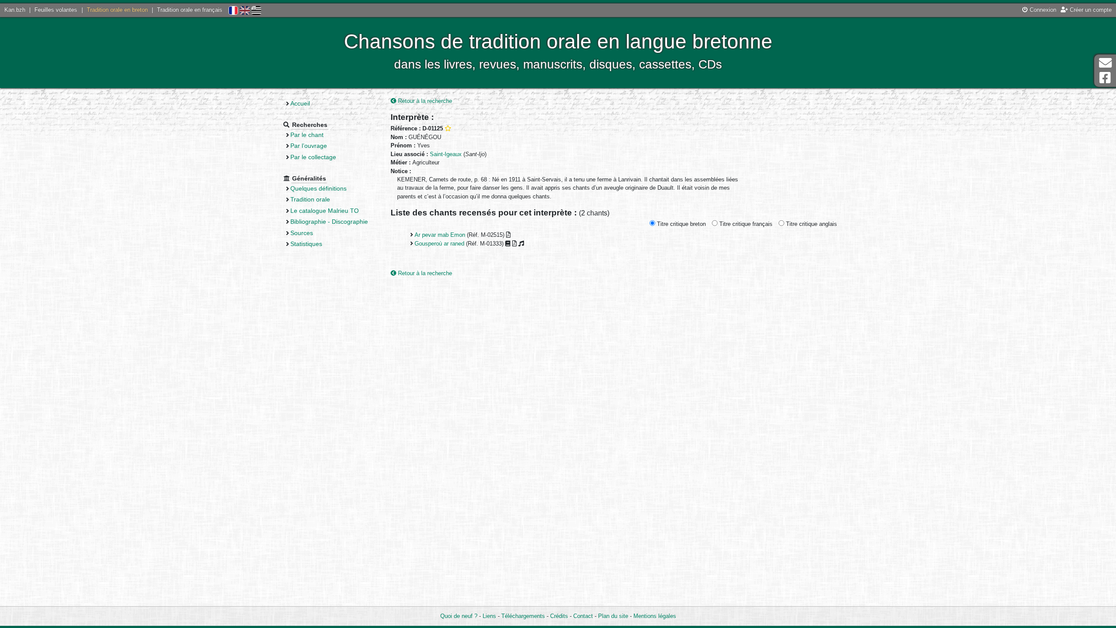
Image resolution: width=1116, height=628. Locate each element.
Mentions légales (654, 616)
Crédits (559, 616)
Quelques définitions (318, 188)
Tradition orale (310, 199)
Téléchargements (523, 616)
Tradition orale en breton (117, 10)
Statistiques (306, 243)
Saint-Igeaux (446, 154)
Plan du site (613, 616)
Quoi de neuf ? (458, 616)
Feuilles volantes (55, 10)
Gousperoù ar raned (439, 243)
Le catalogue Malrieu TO (324, 210)
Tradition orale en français (189, 10)
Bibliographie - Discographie (329, 221)
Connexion (1042, 10)
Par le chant (306, 134)
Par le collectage (313, 157)
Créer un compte (1090, 10)
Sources (301, 232)
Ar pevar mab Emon (440, 235)
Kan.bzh (14, 10)
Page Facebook (1105, 78)
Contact (583, 616)
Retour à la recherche (424, 101)
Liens (489, 616)
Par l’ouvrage (308, 145)
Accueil (300, 103)
